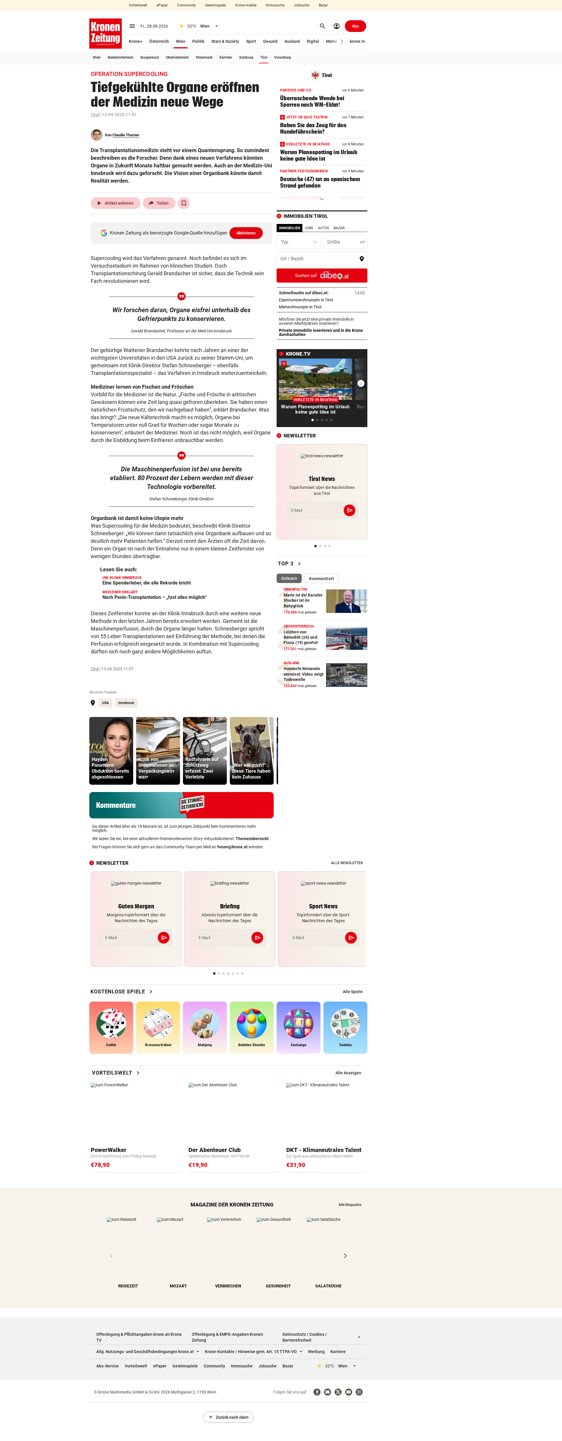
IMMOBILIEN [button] (289, 228)
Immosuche (275, 5)
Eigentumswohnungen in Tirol (322, 300)
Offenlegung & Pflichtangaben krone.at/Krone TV (139, 1337)
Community (186, 5)
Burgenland (149, 57)
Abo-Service (107, 1366)
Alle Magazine (350, 1205)
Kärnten (226, 57)
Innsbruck (126, 703)
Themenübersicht (252, 838)
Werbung (316, 1351)
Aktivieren (246, 233)
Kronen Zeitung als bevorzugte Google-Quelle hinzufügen (183, 233)
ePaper (162, 5)
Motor (331, 41)
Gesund (270, 41)
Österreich (159, 41)
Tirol (263, 57)
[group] (111, 751)
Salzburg (246, 57)
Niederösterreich (120, 57)
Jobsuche (301, 5)
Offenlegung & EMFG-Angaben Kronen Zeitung (227, 1337)
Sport (251, 41)
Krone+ (135, 41)
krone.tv (357, 41)
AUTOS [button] (323, 228)
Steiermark (204, 57)
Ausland (292, 41)
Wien (180, 41)
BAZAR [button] (339, 228)
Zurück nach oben (228, 1417)
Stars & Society (225, 41)
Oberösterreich (177, 57)
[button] (342, 41)
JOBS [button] (309, 228)
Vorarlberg (282, 57)
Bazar (323, 5)
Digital (313, 41)
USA (105, 703)
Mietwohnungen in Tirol (318, 307)
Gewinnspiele (215, 5)
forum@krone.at (232, 846)
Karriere (338, 1351)
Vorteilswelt (138, 5)
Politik (198, 41)
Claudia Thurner (125, 135)
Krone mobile (245, 5)
